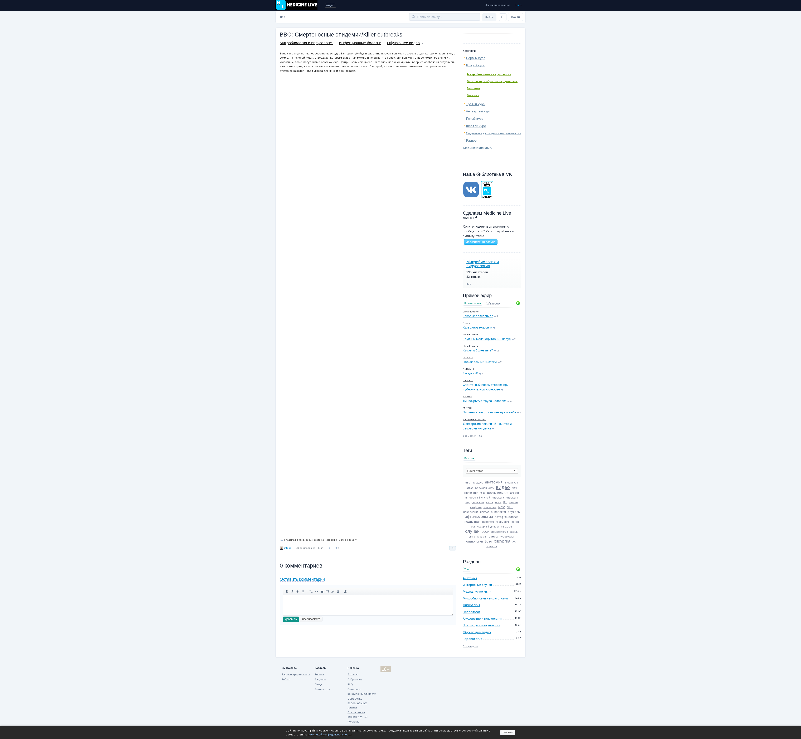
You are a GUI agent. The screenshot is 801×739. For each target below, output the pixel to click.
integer (288, 547)
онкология (498, 512)
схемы (514, 531)
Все (282, 17)
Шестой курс (476, 126)
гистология (471, 492)
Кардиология (472, 639)
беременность (484, 488)
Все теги (469, 458)
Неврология (471, 612)
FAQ (350, 684)
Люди (318, 684)
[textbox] (492, 471)
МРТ (510, 507)
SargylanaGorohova (474, 419)
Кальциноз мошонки (477, 327)
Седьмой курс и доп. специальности (493, 133)
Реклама (353, 721)
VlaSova (467, 396)
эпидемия (290, 539)
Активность (322, 689)
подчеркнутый (303, 591)
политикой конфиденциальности (329, 734)
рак (473, 526)
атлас (469, 488)
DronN (466, 323)
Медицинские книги (477, 148)
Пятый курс (475, 119)
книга (498, 502)
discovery (350, 539)
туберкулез (507, 536)
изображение (322, 591)
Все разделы (470, 646)
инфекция (512, 497)
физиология (474, 541)
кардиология (475, 502)
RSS (468, 283)
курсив (292, 591)
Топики (319, 674)
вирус (309, 539)
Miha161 (467, 408)
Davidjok (468, 380)
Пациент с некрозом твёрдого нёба (489, 412)
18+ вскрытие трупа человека (484, 401)
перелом (488, 521)
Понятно (508, 732)
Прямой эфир (477, 295)
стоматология (499, 531)
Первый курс (475, 58)
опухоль (514, 512)
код (316, 591)
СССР (485, 531)
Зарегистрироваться (497, 5)
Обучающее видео (477, 632)
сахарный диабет (488, 526)
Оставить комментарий (302, 579)
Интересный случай (477, 585)
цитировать (311, 591)
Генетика (473, 95)
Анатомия (470, 578)
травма (481, 536)
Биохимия (473, 88)
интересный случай (477, 497)
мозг (501, 507)
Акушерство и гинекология (482, 618)
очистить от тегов (346, 591)
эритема (491, 546)
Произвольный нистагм (480, 362)
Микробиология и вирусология (489, 74)
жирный (286, 591)
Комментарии (472, 303)
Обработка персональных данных (357, 703)
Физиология (471, 605)
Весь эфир (469, 435)
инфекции (498, 497)
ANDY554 (468, 369)
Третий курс (475, 104)
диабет (514, 492)
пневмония (503, 521)
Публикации (493, 303)
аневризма (511, 482)
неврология (470, 512)
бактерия (319, 539)
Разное (471, 140)
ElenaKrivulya (470, 334)
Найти (489, 17)
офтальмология (479, 516)
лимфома (476, 507)
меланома (490, 507)
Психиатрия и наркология (481, 625)
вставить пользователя (338, 591)
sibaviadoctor (471, 311)
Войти (518, 5)
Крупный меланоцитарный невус (487, 339)
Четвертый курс (478, 111)
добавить (291, 619)
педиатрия (472, 521)
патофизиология (506, 517)
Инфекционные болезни (360, 43)
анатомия (494, 482)
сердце (506, 526)
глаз (482, 492)
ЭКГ (514, 541)
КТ (505, 502)
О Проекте (355, 679)
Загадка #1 (470, 373)
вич (514, 488)
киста (489, 502)
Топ (466, 569)
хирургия (502, 541)
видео (503, 487)
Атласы (353, 674)
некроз (484, 512)
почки (515, 521)
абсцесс (477, 482)
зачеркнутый (297, 591)
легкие (513, 502)
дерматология (497, 492)
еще (329, 5)
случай (472, 531)
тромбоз (493, 536)
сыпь (472, 536)
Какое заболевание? (478, 316)
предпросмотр (311, 619)
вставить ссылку (332, 591)
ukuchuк (468, 357)
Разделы (320, 679)
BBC (468, 482)
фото (488, 541)
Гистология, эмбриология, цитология (492, 81)
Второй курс (475, 65)
